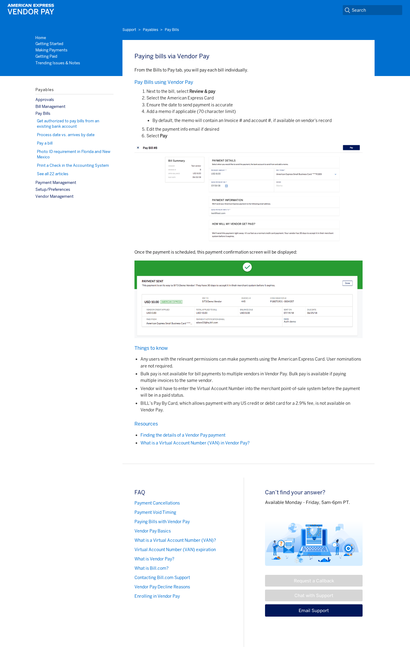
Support (129, 29)
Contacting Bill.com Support (162, 577)
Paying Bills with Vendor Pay (162, 521)
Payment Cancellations (157, 503)
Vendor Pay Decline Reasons (162, 587)
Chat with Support (313, 595)
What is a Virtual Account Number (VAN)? (175, 540)
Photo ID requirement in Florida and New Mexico (73, 154)
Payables (150, 29)
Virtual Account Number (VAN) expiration (175, 549)
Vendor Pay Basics (152, 531)
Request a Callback (314, 581)
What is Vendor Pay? (154, 559)
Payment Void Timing (155, 512)
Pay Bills (172, 29)
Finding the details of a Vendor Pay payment (182, 435)
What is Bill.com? (151, 568)
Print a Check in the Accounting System (73, 165)
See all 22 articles (52, 173)
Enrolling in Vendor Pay (157, 596)
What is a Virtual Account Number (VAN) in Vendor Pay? (195, 443)
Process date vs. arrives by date (66, 134)
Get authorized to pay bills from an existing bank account (68, 123)
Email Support (314, 610)
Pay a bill (45, 143)
